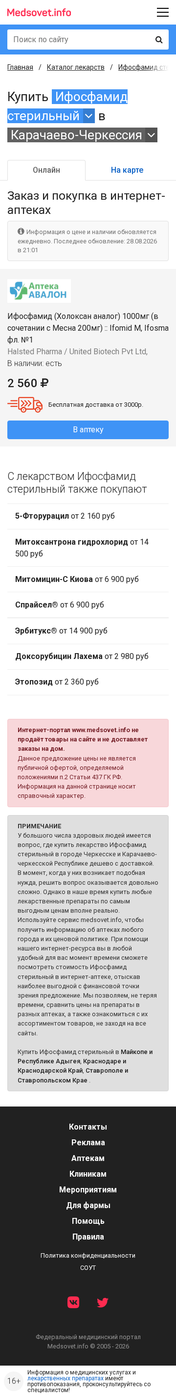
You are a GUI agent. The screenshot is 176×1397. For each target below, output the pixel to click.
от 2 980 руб (82, 656)
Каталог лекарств (76, 67)
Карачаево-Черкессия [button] (76, 135)
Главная (20, 67)
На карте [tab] (127, 170)
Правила (88, 1236)
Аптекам (88, 1158)
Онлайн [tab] (46, 170)
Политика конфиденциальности (88, 1255)
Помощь (88, 1221)
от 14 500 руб (82, 547)
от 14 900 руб (61, 630)
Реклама (88, 1142)
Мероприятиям (88, 1189)
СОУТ (88, 1267)
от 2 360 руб (57, 681)
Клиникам (88, 1174)
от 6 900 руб (77, 579)
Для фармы (88, 1205)
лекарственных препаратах (65, 1378)
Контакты (88, 1127)
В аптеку (88, 429)
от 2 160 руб (65, 516)
